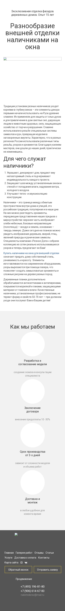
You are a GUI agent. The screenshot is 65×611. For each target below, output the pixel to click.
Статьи (50, 552)
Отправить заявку (47, 569)
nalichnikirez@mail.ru (32, 595)
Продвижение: (24, 579)
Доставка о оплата (25, 557)
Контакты (43, 557)
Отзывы (39, 552)
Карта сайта (11, 562)
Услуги (8, 557)
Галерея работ (24, 552)
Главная (9, 552)
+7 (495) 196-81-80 (33, 586)
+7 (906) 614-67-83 (33, 591)
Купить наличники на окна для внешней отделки (31, 253)
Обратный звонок (18, 569)
